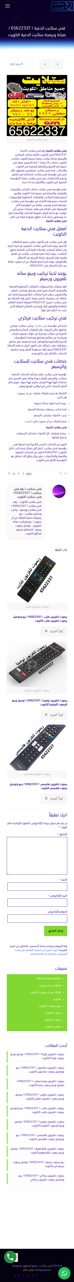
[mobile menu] (7, 6)
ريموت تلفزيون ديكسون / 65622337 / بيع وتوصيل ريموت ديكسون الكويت (40, 1069)
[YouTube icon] (23, 1275)
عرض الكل (15, 64)
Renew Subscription (49, 978)
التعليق (62, 834)
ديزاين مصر (29, 1270)
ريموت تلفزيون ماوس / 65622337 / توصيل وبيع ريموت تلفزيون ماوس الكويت (39, 1096)
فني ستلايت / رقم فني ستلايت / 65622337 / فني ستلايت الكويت (27, 493)
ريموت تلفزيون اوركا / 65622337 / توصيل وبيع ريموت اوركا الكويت (37, 1056)
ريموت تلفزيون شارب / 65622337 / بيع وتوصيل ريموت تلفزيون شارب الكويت (37, 1110)
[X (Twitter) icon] (27, 1275)
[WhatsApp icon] (36, 1275)
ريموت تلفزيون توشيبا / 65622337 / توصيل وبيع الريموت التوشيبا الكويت (39, 1123)
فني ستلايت (40, 326)
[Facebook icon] (32, 1275)
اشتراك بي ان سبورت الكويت (45, 992)
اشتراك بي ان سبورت (50, 985)
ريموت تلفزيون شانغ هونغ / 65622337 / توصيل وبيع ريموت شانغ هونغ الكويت (37, 1150)
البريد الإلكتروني (57, 895)
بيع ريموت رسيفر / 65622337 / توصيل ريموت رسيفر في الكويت (38, 1164)
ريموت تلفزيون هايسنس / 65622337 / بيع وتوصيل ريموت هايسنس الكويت (40, 1137)
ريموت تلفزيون (52, 1019)
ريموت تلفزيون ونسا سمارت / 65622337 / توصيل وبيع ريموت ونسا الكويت (40, 1083)
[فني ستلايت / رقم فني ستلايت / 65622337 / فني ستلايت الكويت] (62, 6)
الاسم (63, 879)
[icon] (14, 1275)
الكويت (28, 421)
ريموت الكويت (53, 1013)
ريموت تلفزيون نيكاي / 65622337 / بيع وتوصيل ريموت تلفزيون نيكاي (41, 1177)
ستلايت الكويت (52, 1026)
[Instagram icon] (19, 1275)
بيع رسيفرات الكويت (50, 1006)
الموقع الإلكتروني (57, 911)
